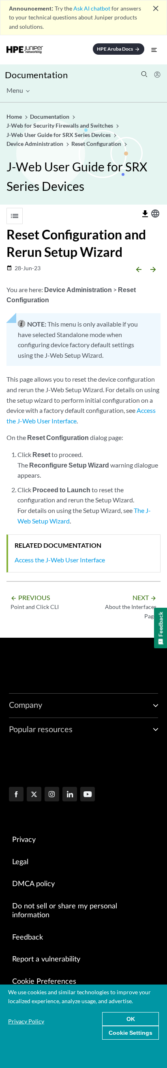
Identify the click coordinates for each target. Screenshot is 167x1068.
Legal (20, 862)
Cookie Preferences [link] (44, 981)
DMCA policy (33, 884)
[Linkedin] (69, 795)
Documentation (36, 74)
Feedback (27, 937)
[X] (34, 795)
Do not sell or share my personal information (64, 911)
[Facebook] (16, 795)
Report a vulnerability (46, 959)
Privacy (24, 840)
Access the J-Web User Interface (60, 560)
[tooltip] (145, 214)
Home (14, 116)
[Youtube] (87, 795)
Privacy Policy (26, 1021)
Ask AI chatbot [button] (91, 8)
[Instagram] (52, 795)
